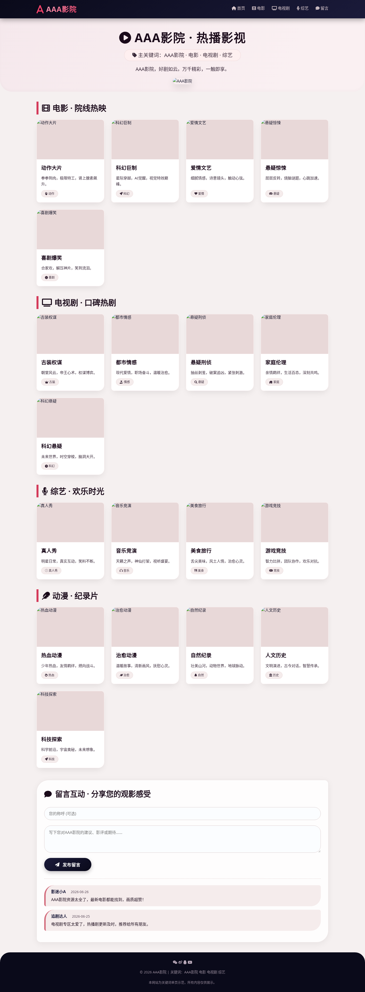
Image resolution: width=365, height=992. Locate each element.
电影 (260, 8)
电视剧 (283, 8)
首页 (240, 8)
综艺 (304, 8)
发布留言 (71, 865)
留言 (324, 8)
